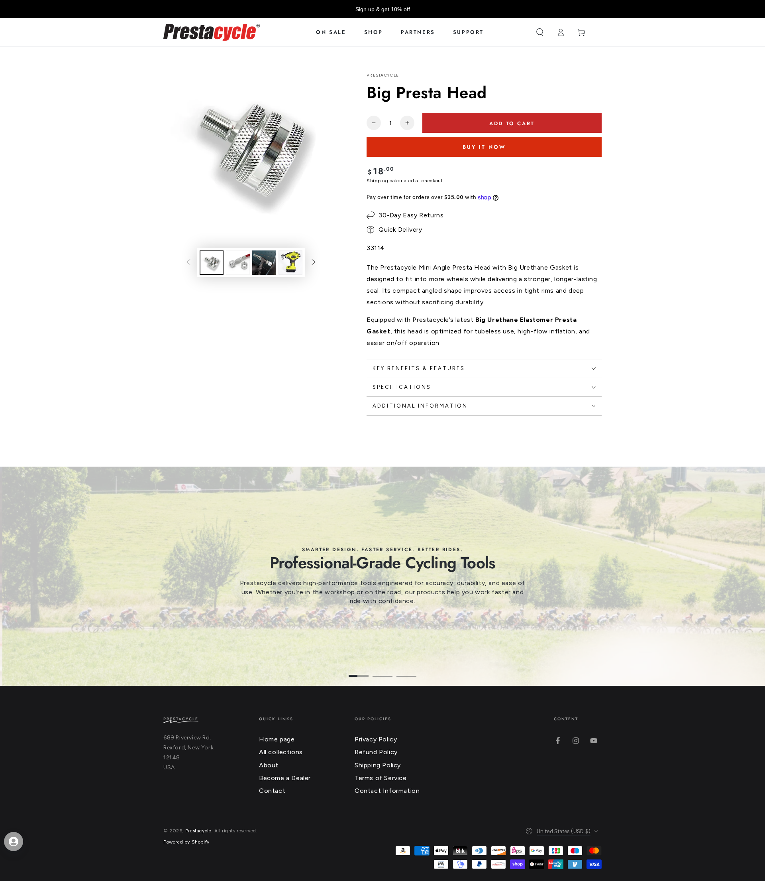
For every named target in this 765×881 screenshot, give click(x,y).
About (269, 765)
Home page (276, 739)
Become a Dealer (285, 778)
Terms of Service (381, 778)
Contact (272, 790)
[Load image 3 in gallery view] (264, 262)
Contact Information (387, 790)
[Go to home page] (211, 32)
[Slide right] (313, 263)
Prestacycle (383, 75)
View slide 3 (406, 670)
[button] (540, 32)
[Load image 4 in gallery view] (290, 262)
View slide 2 (382, 670)
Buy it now (484, 147)
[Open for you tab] (13, 841)
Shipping (377, 180)
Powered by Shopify (186, 842)
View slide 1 (359, 670)
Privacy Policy (376, 739)
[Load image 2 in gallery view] (238, 262)
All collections (281, 752)
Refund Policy (376, 752)
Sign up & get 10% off (382, 9)
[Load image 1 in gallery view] (212, 262)
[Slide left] (188, 263)
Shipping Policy (378, 765)
